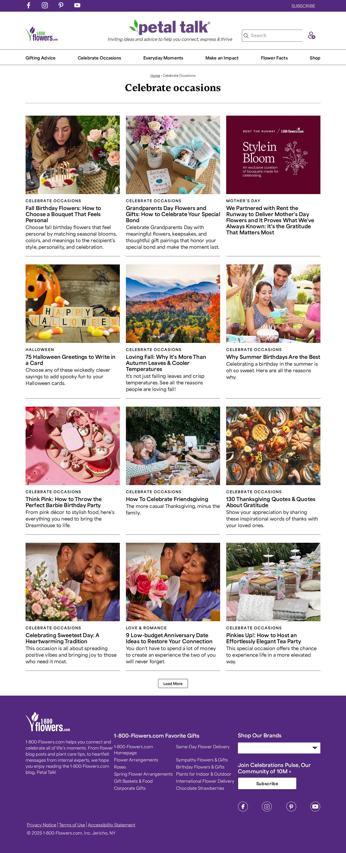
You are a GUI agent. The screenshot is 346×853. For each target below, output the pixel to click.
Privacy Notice (41, 824)
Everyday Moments (163, 57)
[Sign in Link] (311, 37)
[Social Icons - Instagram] (45, 6)
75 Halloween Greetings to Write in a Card (71, 359)
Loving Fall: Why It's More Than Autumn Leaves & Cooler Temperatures (166, 362)
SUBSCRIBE (303, 6)
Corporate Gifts (130, 788)
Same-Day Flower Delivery (203, 746)
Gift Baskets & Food (133, 781)
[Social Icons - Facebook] (29, 6)
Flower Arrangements (136, 759)
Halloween (40, 349)
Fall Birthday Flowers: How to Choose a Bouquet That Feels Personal (63, 213)
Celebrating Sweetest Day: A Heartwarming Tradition (62, 638)
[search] (246, 35)
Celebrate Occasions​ (99, 57)
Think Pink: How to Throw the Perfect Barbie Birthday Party (64, 501)
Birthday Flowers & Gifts (200, 766)
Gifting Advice (40, 57)
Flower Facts (274, 57)
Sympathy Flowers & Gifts (202, 759)
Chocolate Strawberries (200, 788)
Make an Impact (222, 57)
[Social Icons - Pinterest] (61, 6)
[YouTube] (315, 810)
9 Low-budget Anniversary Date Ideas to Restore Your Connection (169, 638)
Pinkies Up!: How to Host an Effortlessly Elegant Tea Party (263, 638)
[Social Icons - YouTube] (77, 6)
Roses (120, 766)
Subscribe (267, 783)
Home (155, 75)
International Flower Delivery (205, 781)
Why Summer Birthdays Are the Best (273, 356)
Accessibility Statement (111, 824)
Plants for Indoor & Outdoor (203, 774)
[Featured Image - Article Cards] (73, 155)
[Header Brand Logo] (42, 39)
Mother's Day (243, 200)
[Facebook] (243, 810)
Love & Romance (146, 628)
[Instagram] (267, 810)
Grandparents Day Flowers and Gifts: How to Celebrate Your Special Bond (173, 213)
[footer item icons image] (48, 729)
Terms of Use (72, 824)
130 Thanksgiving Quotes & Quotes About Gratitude (270, 501)
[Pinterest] (291, 810)
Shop (315, 57)
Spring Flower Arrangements (143, 774)
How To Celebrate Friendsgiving (167, 498)
